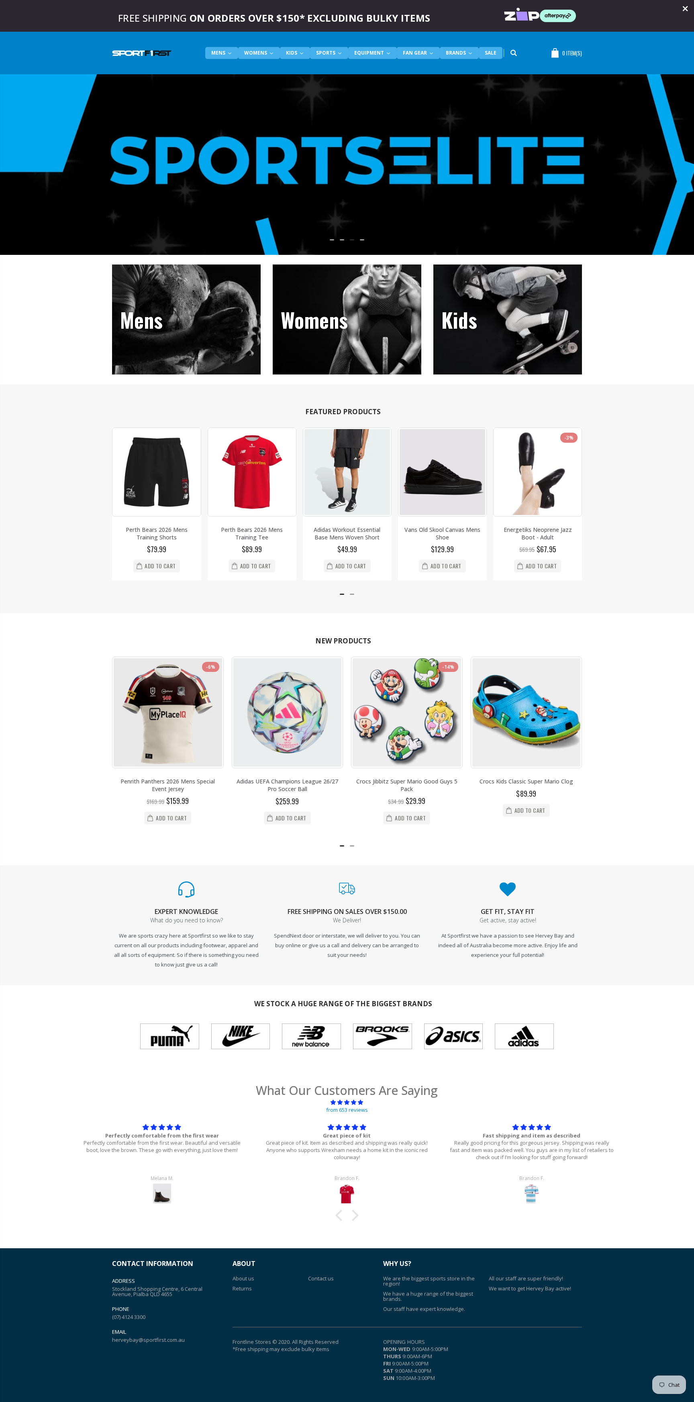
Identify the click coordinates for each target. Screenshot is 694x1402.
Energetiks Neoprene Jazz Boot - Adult (538, 533)
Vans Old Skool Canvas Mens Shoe (442, 533)
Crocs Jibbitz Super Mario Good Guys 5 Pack (406, 785)
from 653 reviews (347, 1109)
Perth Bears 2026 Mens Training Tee (252, 533)
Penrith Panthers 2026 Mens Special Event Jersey (167, 785)
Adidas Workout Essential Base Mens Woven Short (347, 533)
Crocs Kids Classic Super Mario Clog (526, 781)
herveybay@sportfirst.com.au (148, 1339)
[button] (332, 239)
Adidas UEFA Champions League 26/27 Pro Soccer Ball (287, 785)
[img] (347, 1102)
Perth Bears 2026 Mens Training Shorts (157, 533)
